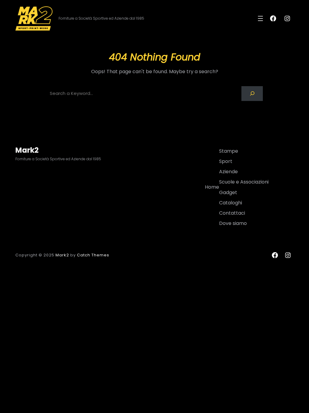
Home (212, 187)
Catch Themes (93, 255)
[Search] (252, 93)
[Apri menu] (260, 18)
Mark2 (27, 150)
